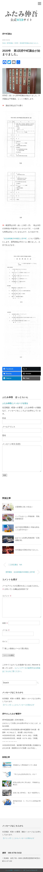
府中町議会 (7, 34)
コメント (6, 596)
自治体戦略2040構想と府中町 (15, 238)
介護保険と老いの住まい (24, 507)
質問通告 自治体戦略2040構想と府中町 (20, 572)
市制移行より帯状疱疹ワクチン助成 (25, 765)
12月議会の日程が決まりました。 (27, 550)
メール (6, 630)
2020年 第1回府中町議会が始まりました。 (26, 43)
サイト (4, 641)
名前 (5, 623)
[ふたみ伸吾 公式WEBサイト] (21, 10)
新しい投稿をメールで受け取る (17, 648)
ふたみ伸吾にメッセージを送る (15, 403)
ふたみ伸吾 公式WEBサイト (14, 870)
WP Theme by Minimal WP (30, 870)
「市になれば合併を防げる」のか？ (25, 774)
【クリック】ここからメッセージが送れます (18, 705)
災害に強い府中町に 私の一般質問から (26, 793)
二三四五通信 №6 (16, 565)
